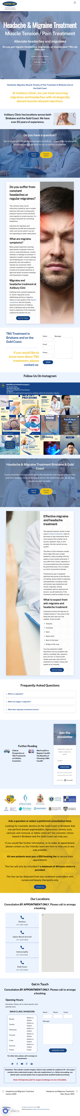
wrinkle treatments (56, 534)
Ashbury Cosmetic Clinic (30, 1107)
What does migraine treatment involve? (23, 709)
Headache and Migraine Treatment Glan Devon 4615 (60, 1092)
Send (48, 362)
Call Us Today (40, 62)
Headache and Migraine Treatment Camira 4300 (20, 1092)
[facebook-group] (31, 1064)
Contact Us (40, 887)
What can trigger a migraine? (19, 702)
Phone (45, 352)
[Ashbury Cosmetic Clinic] (9, 5)
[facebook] (17, 1064)
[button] (10, 405)
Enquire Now (58, 1050)
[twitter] (12, 1064)
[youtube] (22, 1064)
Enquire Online (46, 155)
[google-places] (27, 1064)
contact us (31, 365)
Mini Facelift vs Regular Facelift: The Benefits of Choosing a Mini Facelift (43, 755)
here (53, 1072)
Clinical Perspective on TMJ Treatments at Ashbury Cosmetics (19, 755)
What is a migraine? (15, 694)
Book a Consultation (40, 56)
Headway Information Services (40, 1109)
